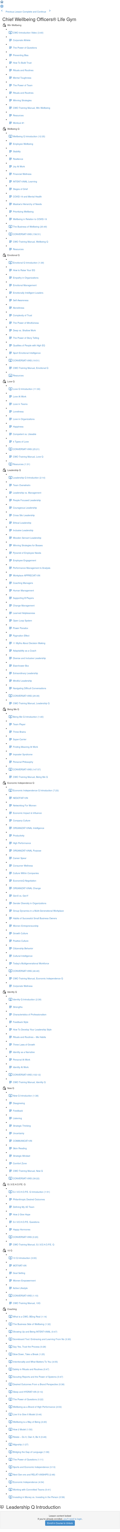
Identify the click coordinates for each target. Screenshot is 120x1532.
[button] (2, 2)
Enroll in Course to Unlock (60, 1523)
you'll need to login (72, 1518)
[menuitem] (2, 7)
